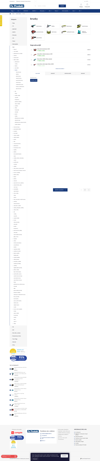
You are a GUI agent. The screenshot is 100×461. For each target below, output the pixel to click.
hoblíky (16, 116)
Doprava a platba (78, 439)
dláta (14, 288)
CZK (87, 1)
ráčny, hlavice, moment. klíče (19, 168)
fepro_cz (43, 440)
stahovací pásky (16, 222)
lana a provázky (16, 296)
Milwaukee (14, 35)
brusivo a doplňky (17, 172)
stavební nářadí (16, 218)
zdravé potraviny (17, 203)
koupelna (15, 131)
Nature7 (15, 49)
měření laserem (16, 259)
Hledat (62, 6)
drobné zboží (16, 57)
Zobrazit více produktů (60, 68)
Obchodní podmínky (79, 436)
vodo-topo (15, 187)
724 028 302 (44, 435)
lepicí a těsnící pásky (17, 271)
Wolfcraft (14, 342)
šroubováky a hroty (17, 147)
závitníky (15, 201)
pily (15, 91)
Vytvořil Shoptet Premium (86, 458)
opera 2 (15, 321)
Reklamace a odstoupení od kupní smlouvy (23, 1)
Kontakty (77, 443)
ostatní (15, 160)
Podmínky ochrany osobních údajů (81, 438)
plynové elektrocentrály (18, 290)
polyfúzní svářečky (18, 101)
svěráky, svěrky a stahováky (19, 158)
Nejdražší (53, 73)
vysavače (16, 97)
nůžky (16, 107)
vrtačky (16, 63)
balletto (15, 151)
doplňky (15, 149)
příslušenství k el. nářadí (18, 53)
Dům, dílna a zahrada (16, 333)
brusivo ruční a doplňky (18, 309)
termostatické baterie (17, 154)
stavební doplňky (17, 257)
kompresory (17, 99)
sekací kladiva (16, 191)
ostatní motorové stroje (18, 276)
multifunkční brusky (19, 84)
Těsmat (13, 41)
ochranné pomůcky (17, 143)
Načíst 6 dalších (59, 190)
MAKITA (13, 32)
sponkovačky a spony (17, 273)
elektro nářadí (16, 59)
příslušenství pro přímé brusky (19, 284)
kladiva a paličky (16, 253)
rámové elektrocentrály (18, 234)
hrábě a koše (16, 302)
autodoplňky (16, 189)
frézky (16, 93)
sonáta (15, 307)
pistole (16, 114)
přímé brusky (18, 76)
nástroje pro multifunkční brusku (19, 294)
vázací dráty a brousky (18, 280)
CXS (13, 38)
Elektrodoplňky (15, 44)
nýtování (15, 180)
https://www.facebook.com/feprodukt (48, 438)
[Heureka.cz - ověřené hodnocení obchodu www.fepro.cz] (18, 351)
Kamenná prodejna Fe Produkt (80, 444)
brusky (16, 70)
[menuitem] (13, 11)
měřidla (15, 166)
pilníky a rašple (16, 269)
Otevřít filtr (34, 80)
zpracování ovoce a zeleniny (19, 182)
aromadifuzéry (16, 245)
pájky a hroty (16, 236)
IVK (13, 327)
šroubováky (17, 109)
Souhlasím (64, 455)
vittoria (15, 197)
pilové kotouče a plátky (18, 230)
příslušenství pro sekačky (19, 118)
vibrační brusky (18, 78)
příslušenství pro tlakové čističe (20, 122)
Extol (13, 47)
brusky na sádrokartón (20, 86)
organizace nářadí (17, 249)
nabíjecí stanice (16, 305)
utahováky (15, 232)
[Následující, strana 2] (85, 189)
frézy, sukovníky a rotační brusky (19, 199)
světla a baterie (16, 137)
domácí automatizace (17, 242)
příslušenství (17, 61)
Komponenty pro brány (16, 336)
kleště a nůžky (16, 174)
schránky (15, 164)
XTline (13, 345)
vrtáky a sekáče (16, 135)
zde (58, 456)
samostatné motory (17, 278)
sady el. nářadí (17, 103)
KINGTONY (14, 29)
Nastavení (35, 459)
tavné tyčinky (16, 298)
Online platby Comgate (79, 441)
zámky (15, 240)
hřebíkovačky (16, 255)
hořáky (15, 311)
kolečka (15, 247)
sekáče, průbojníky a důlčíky (19, 207)
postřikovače (16, 162)
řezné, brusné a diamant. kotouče (20, 170)
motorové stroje (16, 127)
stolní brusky (18, 82)
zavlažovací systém (17, 251)
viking (15, 195)
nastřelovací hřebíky (17, 263)
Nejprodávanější (68, 73)
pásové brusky (18, 88)
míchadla (16, 112)
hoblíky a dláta (17, 95)
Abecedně (83, 73)
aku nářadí (17, 68)
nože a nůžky (16, 193)
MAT (13, 330)
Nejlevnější (38, 73)
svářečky (16, 105)
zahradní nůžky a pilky (18, 185)
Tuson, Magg (14, 339)
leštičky (17, 74)
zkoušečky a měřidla (17, 261)
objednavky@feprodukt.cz (47, 433)
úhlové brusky (18, 72)
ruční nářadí (16, 51)
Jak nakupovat (12, 1)
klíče (14, 141)
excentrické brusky (19, 80)
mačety (15, 317)
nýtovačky (15, 224)
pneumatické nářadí (17, 129)
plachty (15, 178)
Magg (13, 23)
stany (15, 319)
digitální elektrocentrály (18, 267)
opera (15, 156)
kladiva (16, 65)
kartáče (15, 226)
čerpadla (15, 238)
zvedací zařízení (17, 124)
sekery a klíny (16, 209)
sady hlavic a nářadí (17, 205)
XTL (13, 26)
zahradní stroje (17, 120)
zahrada (15, 55)
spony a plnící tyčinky (17, 300)
